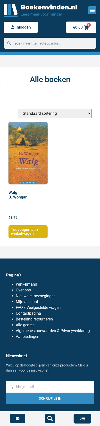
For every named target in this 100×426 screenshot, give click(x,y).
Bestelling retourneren (34, 319)
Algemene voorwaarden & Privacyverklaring (53, 330)
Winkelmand (26, 284)
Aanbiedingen (27, 336)
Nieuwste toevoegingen (36, 296)
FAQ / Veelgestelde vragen (38, 307)
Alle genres (25, 325)
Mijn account (27, 301)
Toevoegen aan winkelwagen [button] (24, 231)
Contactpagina (28, 313)
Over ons (23, 290)
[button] (92, 10)
